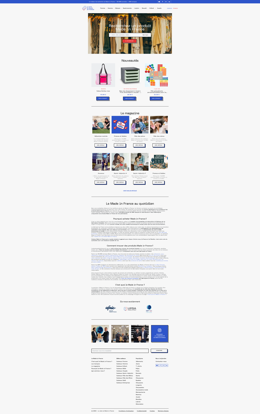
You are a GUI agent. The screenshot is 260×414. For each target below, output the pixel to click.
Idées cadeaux (121, 358)
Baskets (138, 380)
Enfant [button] (152, 8)
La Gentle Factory (148, 267)
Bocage (101, 267)
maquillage (123, 259)
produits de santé (136, 260)
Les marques (95, 364)
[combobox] (126, 35)
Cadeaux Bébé (121, 368)
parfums (100, 260)
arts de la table (127, 258)
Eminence (108, 267)
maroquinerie (114, 255)
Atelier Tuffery (95, 266)
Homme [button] (110, 8)
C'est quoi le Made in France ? (157, 294)
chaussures (101, 255)
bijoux (107, 255)
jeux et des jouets (154, 255)
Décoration (139, 404)
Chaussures (139, 378)
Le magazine (95, 366)
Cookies (152, 411)
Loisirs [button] (136, 8)
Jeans (138, 364)
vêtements (157, 254)
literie (120, 258)
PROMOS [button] (175, 8)
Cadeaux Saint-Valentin (124, 373)
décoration (136, 258)
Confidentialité (142, 411)
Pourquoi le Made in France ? (101, 368)
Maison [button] (117, 8)
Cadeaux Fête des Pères (124, 378)
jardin (104, 258)
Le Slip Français (160, 264)
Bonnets (138, 373)
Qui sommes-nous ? (98, 371)
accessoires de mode (133, 255)
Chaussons (139, 382)
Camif (97, 267)
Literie (138, 401)
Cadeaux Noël (121, 380)
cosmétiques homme (162, 260)
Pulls (137, 371)
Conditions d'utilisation (126, 411)
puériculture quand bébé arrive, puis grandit (118, 256)
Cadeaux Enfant (121, 366)
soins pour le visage (133, 259)
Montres (138, 394)
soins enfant (96, 262)
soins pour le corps (146, 259)
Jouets (138, 397)
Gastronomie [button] (127, 8)
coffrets (119, 260)
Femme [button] (102, 8)
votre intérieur (95, 258)
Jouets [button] (159, 8)
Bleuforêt (141, 266)
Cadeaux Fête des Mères (124, 375)
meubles (142, 258)
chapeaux (122, 255)
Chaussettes (140, 387)
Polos (137, 368)
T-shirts (139, 366)
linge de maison (112, 258)
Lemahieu (149, 266)
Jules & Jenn (95, 268)
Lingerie (139, 385)
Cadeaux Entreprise (123, 382)
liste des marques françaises (130, 278)
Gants (138, 375)
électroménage (150, 258)
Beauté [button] (144, 8)
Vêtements (139, 361)
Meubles (139, 399)
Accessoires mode (142, 390)
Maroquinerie (140, 392)
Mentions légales (163, 411)
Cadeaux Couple (121, 371)
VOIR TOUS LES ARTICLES (130, 190)
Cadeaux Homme (122, 364)
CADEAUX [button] (169, 8)
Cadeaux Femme (121, 361)
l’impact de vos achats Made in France (105, 236)
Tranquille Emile (159, 267)
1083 (104, 266)
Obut (92, 267)
